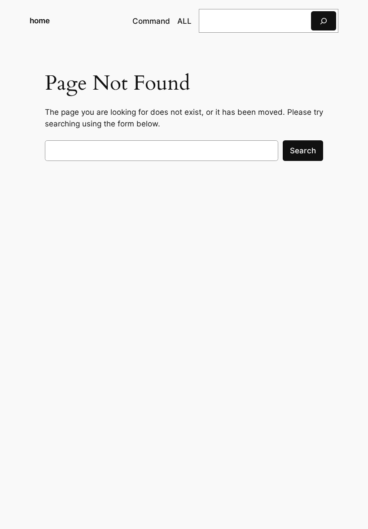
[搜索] (323, 20)
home (40, 20)
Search (303, 150)
